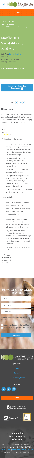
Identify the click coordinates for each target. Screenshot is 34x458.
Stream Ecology (22, 27)
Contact (17, 373)
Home (4, 21)
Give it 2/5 (6, 134)
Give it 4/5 (9, 134)
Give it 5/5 (10, 134)
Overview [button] (7, 130)
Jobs (17, 368)
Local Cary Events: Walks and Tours (17, 325)
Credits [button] (6, 263)
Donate (17, 12)
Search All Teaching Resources (17, 87)
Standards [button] (7, 260)
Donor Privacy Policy (17, 378)
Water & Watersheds (8, 27)
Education (12, 21)
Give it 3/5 (7, 134)
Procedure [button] (8, 255)
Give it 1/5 (4, 134)
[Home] (20, 8)
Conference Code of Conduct (22, 450)
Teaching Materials (8, 24)
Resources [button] (7, 257)
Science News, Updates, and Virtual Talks (17, 329)
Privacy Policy (6, 450)
